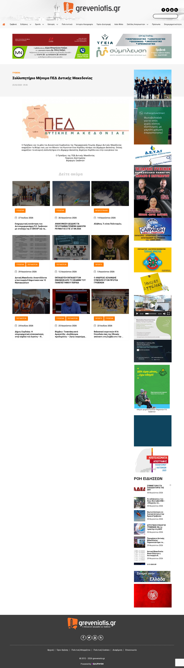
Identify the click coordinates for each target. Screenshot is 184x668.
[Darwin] (97, 664)
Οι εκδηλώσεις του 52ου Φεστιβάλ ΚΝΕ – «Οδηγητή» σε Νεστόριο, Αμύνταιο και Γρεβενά (157, 501)
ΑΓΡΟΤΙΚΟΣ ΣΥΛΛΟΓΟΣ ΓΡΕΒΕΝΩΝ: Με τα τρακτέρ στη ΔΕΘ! (156, 527)
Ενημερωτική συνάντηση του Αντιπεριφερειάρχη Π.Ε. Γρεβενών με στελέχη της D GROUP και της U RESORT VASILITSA (31, 226)
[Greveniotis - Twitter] (167, 10)
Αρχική (50, 650)
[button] (153, 306)
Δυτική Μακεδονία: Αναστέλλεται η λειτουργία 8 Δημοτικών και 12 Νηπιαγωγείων (31, 280)
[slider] (150, 313)
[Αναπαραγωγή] (137, 313)
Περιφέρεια (33, 265)
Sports (98, 265)
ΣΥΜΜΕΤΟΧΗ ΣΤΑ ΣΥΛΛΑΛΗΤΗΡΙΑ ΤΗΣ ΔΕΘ (155, 488)
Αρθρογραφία (101, 210)
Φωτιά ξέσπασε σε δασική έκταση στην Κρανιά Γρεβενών (155, 514)
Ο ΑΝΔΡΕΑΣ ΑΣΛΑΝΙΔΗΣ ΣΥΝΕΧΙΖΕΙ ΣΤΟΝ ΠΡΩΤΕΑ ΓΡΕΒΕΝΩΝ (106, 280)
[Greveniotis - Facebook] (163, 10)
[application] (153, 305)
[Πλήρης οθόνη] (168, 313)
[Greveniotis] (92, 8)
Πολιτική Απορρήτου (80, 650)
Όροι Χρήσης (62, 650)
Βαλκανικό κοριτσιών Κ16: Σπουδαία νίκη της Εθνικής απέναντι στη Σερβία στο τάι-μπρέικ (108, 334)
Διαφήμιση (117, 650)
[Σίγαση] (164, 313)
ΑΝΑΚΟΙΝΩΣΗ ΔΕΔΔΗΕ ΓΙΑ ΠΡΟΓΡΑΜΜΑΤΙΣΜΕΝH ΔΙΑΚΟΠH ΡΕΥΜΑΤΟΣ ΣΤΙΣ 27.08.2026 (70, 226)
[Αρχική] (4, 24)
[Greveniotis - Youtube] (172, 10)
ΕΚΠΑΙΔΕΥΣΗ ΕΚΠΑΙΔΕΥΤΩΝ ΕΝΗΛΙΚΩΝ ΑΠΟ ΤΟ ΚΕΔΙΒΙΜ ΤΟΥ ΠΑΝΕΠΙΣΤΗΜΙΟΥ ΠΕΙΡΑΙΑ (70, 280)
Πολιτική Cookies (102, 650)
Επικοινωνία (131, 650)
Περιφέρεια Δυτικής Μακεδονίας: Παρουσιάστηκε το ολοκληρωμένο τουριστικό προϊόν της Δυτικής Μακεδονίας (157, 540)
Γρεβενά (20, 210)
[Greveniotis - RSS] (176, 10)
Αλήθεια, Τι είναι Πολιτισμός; (108, 224)
